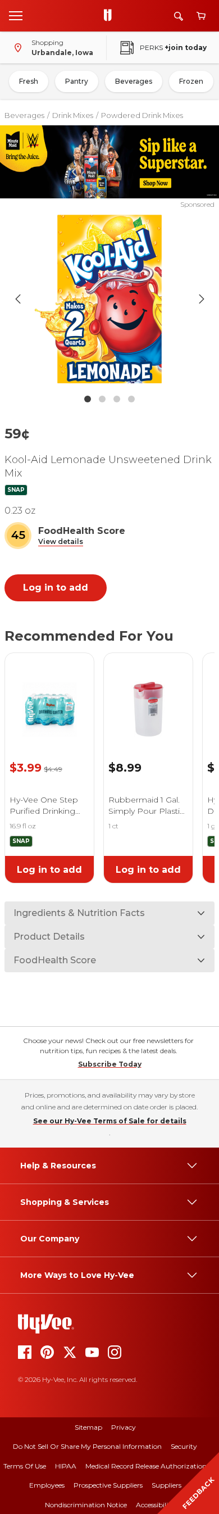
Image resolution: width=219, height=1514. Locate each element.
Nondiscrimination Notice (86, 1505)
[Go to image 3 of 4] (117, 399)
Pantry (76, 81)
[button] (60, 542)
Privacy (123, 1427)
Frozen (191, 81)
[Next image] (201, 299)
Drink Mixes (72, 115)
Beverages (133, 81)
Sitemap (88, 1427)
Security (184, 1446)
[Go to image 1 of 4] (87, 399)
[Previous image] (18, 299)
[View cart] (201, 16)
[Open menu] (15, 15)
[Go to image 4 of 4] (131, 399)
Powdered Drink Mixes (142, 115)
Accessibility (155, 1505)
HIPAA (65, 1466)
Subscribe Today (110, 1064)
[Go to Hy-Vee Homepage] (110, 15)
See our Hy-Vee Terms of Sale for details (109, 1121)
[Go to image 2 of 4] (102, 399)
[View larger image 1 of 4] (110, 299)
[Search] (179, 16)
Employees (47, 1485)
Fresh (28, 81)
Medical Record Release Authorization (146, 1466)
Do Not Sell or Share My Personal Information (87, 1446)
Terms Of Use (24, 1466)
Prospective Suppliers (108, 1485)
